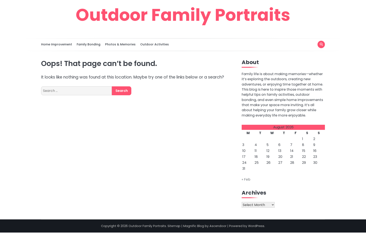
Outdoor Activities (154, 44)
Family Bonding (88, 44)
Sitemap (174, 226)
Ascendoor (217, 226)
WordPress (256, 226)
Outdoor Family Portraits (183, 15)
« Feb (246, 179)
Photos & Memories (120, 44)
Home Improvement (56, 44)
